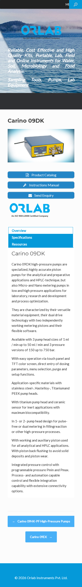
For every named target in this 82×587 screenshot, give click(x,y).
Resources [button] (19, 244)
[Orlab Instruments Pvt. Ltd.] (41, 32)
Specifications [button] (22, 237)
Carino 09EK (41, 537)
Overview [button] (19, 231)
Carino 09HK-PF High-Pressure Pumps (41, 521)
